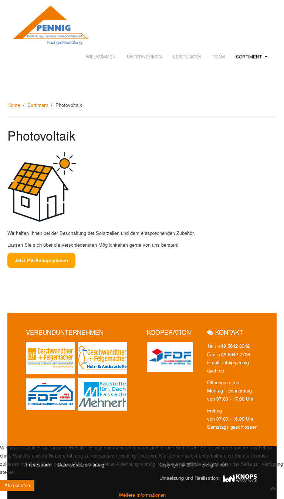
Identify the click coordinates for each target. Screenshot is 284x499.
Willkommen (101, 56)
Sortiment (249, 56)
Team (219, 56)
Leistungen (187, 56)
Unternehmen (144, 56)
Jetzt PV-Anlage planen (41, 260)
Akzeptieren (17, 485)
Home (13, 104)
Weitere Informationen (142, 494)
